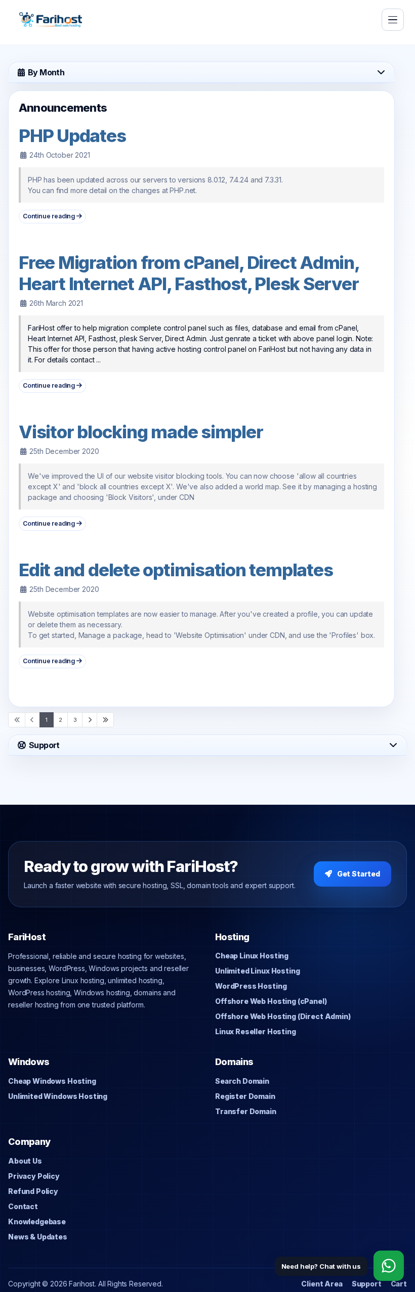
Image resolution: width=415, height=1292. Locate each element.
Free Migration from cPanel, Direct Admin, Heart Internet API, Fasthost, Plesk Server (189, 273)
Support (367, 1283)
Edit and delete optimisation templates (176, 569)
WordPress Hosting (250, 986)
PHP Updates (72, 135)
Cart (399, 1283)
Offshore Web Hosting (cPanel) (271, 1001)
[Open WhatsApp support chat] (389, 1266)
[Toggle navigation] (393, 20)
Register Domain (245, 1096)
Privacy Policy (34, 1176)
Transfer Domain (245, 1111)
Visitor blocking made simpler (141, 431)
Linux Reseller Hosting (255, 1031)
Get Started (358, 873)
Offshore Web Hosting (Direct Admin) (283, 1016)
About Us (25, 1161)
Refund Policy (33, 1191)
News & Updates (37, 1236)
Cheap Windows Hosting (52, 1081)
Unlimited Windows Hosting (57, 1096)
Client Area (321, 1283)
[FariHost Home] (50, 19)
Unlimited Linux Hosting (257, 970)
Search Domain (242, 1081)
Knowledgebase (37, 1221)
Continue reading (49, 216)
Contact (23, 1206)
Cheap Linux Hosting (251, 955)
